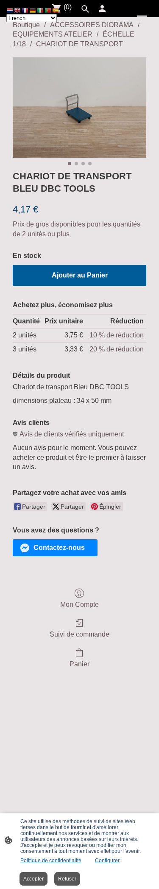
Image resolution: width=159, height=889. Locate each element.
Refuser (67, 879)
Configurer (107, 861)
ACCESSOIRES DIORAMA (92, 24)
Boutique (26, 24)
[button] (55, 547)
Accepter (33, 879)
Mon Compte (79, 604)
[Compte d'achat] (102, 8)
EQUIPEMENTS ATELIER (52, 34)
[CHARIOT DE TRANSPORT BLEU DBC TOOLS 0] (79, 107)
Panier (79, 664)
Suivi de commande (79, 634)
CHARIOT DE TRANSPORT (79, 44)
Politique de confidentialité (50, 861)
